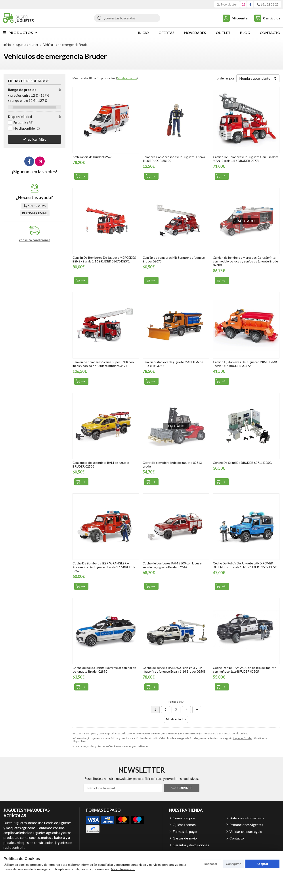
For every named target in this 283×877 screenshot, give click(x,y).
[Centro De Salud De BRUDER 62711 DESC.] (246, 426)
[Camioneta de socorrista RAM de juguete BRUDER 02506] (106, 426)
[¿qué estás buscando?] (127, 18)
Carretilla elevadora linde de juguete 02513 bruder (172, 464)
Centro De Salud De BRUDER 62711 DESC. (242, 462)
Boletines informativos (246, 818)
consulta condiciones (34, 240)
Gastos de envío (185, 838)
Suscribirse (181, 788)
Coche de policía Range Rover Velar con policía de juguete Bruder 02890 (104, 669)
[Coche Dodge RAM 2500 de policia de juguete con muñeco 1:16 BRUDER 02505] (246, 631)
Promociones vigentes (246, 824)
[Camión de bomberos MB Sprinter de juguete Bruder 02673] (176, 221)
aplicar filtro (37, 139)
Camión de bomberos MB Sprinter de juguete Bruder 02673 (174, 259)
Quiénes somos (184, 824)
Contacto (236, 838)
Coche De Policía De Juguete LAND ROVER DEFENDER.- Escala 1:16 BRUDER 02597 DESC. (245, 565)
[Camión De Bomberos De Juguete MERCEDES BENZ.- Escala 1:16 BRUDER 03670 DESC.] (106, 221)
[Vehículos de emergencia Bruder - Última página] (196, 709)
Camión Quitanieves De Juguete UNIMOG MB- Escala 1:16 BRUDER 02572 (245, 364)
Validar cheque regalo (245, 831)
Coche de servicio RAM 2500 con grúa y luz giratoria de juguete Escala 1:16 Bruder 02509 (174, 669)
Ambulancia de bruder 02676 (92, 157)
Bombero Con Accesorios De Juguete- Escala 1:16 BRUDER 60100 (174, 158)
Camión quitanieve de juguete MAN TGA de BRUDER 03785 (173, 364)
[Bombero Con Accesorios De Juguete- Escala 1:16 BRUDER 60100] (176, 120)
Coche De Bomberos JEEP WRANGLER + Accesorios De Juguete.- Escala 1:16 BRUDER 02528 (104, 567)
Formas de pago (185, 831)
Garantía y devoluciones (191, 845)
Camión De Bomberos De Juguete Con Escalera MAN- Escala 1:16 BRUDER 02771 (245, 158)
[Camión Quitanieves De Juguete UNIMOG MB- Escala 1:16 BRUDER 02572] (246, 325)
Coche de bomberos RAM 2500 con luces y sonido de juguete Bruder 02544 (172, 565)
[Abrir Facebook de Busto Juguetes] (250, 4)
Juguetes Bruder (242, 738)
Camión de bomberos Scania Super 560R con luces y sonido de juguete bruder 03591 (103, 364)
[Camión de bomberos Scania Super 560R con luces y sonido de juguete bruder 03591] (106, 325)
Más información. (123, 869)
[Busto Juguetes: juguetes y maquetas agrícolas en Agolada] (18, 18)
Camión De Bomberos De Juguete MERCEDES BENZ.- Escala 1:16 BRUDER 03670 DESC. (104, 259)
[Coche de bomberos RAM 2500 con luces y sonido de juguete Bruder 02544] (176, 527)
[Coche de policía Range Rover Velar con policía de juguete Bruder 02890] (106, 631)
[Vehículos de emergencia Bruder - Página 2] (186, 709)
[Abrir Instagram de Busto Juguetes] (243, 4)
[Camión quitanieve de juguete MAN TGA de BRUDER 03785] (176, 325)
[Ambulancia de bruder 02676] (106, 120)
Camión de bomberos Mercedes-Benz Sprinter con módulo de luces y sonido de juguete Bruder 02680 (246, 261)
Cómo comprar (184, 818)
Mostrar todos (127, 78)
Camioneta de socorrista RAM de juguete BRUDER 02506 (101, 464)
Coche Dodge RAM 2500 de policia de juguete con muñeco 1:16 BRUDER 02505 (244, 669)
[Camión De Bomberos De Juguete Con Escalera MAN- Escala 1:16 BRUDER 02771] (246, 120)
